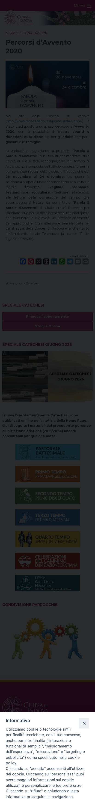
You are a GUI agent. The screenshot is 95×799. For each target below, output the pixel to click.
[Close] (84, 723)
